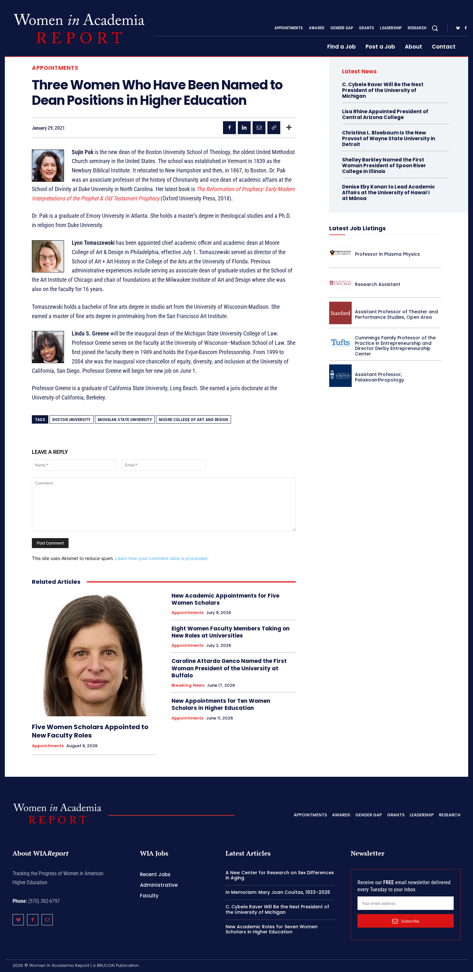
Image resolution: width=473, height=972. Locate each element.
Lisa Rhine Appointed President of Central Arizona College (385, 114)
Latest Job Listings (357, 228)
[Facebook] (465, 28)
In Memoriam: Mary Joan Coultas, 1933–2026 (278, 892)
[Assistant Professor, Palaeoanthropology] (340, 375)
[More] (289, 127)
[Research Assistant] (340, 283)
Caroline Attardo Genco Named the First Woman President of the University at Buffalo (229, 668)
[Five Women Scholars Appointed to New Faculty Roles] (94, 654)
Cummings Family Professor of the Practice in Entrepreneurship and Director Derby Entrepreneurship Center (395, 346)
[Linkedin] (244, 127)
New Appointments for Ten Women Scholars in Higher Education (221, 704)
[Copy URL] (273, 127)
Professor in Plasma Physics (387, 254)
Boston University (71, 419)
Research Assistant (377, 284)
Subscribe (410, 921)
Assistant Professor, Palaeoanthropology (379, 377)
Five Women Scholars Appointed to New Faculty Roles (90, 731)
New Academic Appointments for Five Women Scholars (225, 599)
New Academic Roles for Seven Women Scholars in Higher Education (272, 929)
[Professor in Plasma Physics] (340, 253)
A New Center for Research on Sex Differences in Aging (280, 875)
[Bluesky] (458, 28)
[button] (434, 28)
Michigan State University (125, 419)
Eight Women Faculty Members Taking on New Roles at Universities (231, 632)
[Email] (259, 127)
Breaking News (188, 685)
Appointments (55, 68)
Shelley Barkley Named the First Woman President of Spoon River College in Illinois (384, 165)
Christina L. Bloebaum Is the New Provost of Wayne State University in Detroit (388, 138)
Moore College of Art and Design (193, 419)
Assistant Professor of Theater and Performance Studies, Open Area (396, 314)
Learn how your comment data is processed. (162, 558)
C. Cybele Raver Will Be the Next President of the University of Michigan (382, 90)
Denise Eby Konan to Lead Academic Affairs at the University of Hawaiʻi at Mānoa (388, 192)
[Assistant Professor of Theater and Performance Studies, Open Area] (340, 313)
